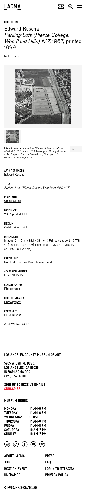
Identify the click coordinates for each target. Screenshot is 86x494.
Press (49, 457)
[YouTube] (33, 444)
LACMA (12, 7)
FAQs (49, 463)
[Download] (73, 149)
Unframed (12, 476)
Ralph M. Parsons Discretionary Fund (28, 262)
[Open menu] (79, 7)
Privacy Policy (56, 476)
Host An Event (15, 469)
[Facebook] (25, 444)
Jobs (7, 463)
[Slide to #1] (12, 136)
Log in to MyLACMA (59, 469)
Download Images (18, 324)
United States (12, 201)
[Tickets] (61, 7)
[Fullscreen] (79, 149)
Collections (11, 22)
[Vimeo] (42, 444)
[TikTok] (16, 444)
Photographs (12, 288)
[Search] (70, 7)
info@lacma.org (17, 373)
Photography (12, 302)
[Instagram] (7, 444)
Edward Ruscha (14, 174)
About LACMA (14, 457)
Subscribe (12, 389)
